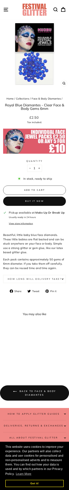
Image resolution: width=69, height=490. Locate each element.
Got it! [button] (34, 483)
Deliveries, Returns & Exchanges (33, 425)
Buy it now (34, 201)
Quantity (34, 161)
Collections (22, 98)
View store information (21, 223)
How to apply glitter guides (33, 413)
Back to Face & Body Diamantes (37, 393)
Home (9, 98)
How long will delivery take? (34, 279)
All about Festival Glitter (33, 437)
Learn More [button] (23, 473)
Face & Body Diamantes (46, 98)
